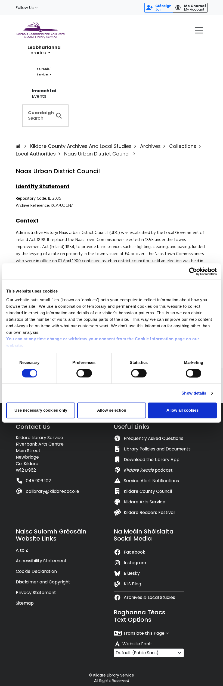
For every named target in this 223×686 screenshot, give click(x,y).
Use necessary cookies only (40, 410)
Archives (150, 146)
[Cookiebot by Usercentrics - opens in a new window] (193, 271)
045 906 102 (38, 481)
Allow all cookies (182, 410)
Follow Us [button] (25, 7)
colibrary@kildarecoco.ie (52, 491)
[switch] (84, 373)
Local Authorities (36, 153)
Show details (193, 393)
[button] (44, 50)
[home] (22, 146)
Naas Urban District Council (97, 153)
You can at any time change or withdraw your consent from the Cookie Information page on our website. (102, 342)
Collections (182, 146)
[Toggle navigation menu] (199, 30)
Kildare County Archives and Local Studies (81, 146)
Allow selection (111, 410)
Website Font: (137, 644)
